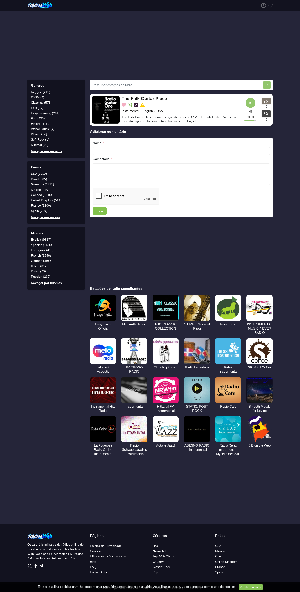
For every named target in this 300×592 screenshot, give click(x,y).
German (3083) (41, 260)
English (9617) (41, 239)
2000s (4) (37, 97)
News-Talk (160, 551)
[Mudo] (250, 111)
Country (158, 561)
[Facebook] (36, 564)
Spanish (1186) (41, 245)
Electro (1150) (41, 123)
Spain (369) (39, 211)
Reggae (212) (40, 92)
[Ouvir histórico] (262, 5)
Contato (95, 551)
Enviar (100, 211)
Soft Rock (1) (40, 139)
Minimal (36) (39, 145)
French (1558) (41, 255)
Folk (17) (37, 108)
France (220, 567)
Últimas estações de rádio (108, 556)
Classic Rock (161, 567)
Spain (219, 572)
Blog (93, 561)
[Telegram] (41, 564)
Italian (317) (39, 266)
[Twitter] (30, 564)
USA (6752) (39, 174)
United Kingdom (226, 561)
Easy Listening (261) (45, 113)
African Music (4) (42, 129)
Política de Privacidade (106, 546)
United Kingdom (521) (46, 200)
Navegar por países (45, 217)
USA (160, 111)
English (148, 111)
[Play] (250, 103)
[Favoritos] (269, 5)
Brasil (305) (39, 179)
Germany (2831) (42, 184)
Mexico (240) (40, 189)
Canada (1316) (41, 195)
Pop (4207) (39, 118)
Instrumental (130, 111)
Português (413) (42, 250)
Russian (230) (41, 276)
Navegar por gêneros (46, 151)
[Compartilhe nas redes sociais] (136, 105)
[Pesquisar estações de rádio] (267, 85)
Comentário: (102, 159)
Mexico (220, 551)
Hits (155, 546)
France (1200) (41, 205)
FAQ (93, 567)
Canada (220, 556)
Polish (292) (39, 271)
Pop (155, 572)
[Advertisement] (150, 45)
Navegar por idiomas (46, 283)
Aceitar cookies (250, 587)
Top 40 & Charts (164, 556)
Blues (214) (39, 134)
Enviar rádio (98, 572)
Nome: (99, 143)
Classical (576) (41, 102)
